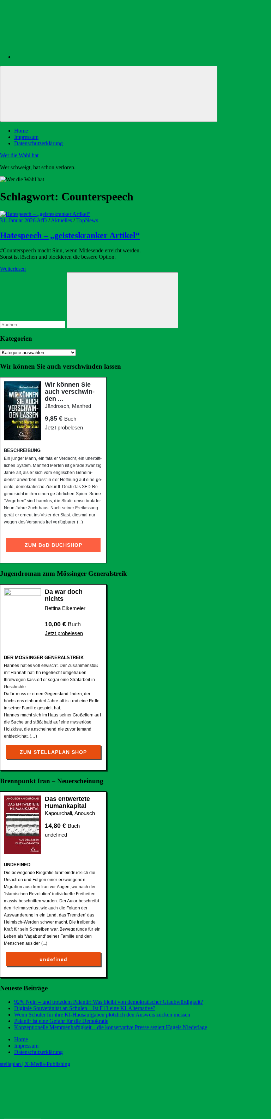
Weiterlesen (13, 269)
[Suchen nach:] (33, 324)
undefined (56, 835)
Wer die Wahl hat (19, 155)
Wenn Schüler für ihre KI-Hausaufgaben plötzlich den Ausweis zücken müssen (102, 1015)
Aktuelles (61, 220)
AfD (42, 220)
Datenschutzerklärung (38, 143)
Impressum (26, 137)
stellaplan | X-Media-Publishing (35, 1064)
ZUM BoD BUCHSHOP (53, 545)
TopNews (87, 220)
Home (21, 131)
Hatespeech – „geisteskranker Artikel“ (70, 235)
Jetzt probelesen (64, 427)
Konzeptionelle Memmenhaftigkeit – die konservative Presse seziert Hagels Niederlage (110, 1027)
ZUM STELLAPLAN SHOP (53, 752)
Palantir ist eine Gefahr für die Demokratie (61, 1021)
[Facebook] (67, 57)
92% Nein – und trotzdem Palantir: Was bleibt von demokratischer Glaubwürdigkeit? (108, 1002)
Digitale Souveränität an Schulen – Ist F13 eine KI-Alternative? (84, 1008)
